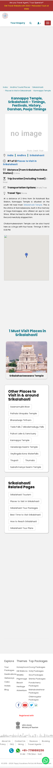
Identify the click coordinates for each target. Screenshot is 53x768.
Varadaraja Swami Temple (24, 446)
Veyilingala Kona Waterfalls (24, 453)
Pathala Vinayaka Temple (23, 413)
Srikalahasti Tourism (20, 494)
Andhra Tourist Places (20, 87)
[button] (26, 255)
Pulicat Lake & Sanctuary (23, 433)
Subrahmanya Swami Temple (25, 467)
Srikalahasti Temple (33, 205)
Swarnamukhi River (20, 406)
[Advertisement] (26, 57)
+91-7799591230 (33, 750)
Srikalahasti (37, 87)
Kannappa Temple (20, 440)
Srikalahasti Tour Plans (21, 528)
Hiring (21, 744)
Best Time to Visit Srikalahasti (25, 514)
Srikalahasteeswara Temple (26, 375)
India (5, 87)
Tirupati (14, 460)
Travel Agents (34, 744)
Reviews (34, 741)
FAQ (12, 744)
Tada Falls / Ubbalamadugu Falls (27, 426)
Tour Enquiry (17, 22)
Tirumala (30, 460)
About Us (6, 741)
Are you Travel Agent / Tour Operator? (26, 2)
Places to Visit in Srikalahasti (18, 90)
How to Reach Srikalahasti (23, 521)
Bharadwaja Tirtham (20, 420)
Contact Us (20, 741)
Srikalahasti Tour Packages (24, 508)
